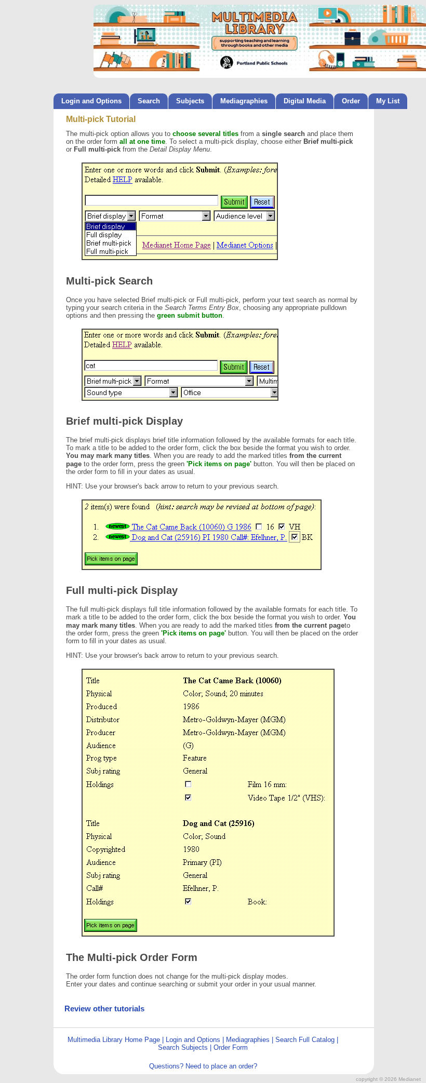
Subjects (190, 101)
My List (388, 101)
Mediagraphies (244, 101)
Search (149, 101)
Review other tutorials (104, 1008)
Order (351, 101)
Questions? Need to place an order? (203, 1066)
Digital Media (305, 101)
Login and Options (91, 101)
